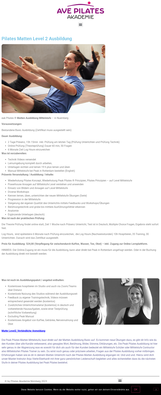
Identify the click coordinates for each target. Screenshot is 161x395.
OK (135, 389)
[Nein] (156, 389)
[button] (80, 24)
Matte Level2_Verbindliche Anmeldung (23, 330)
